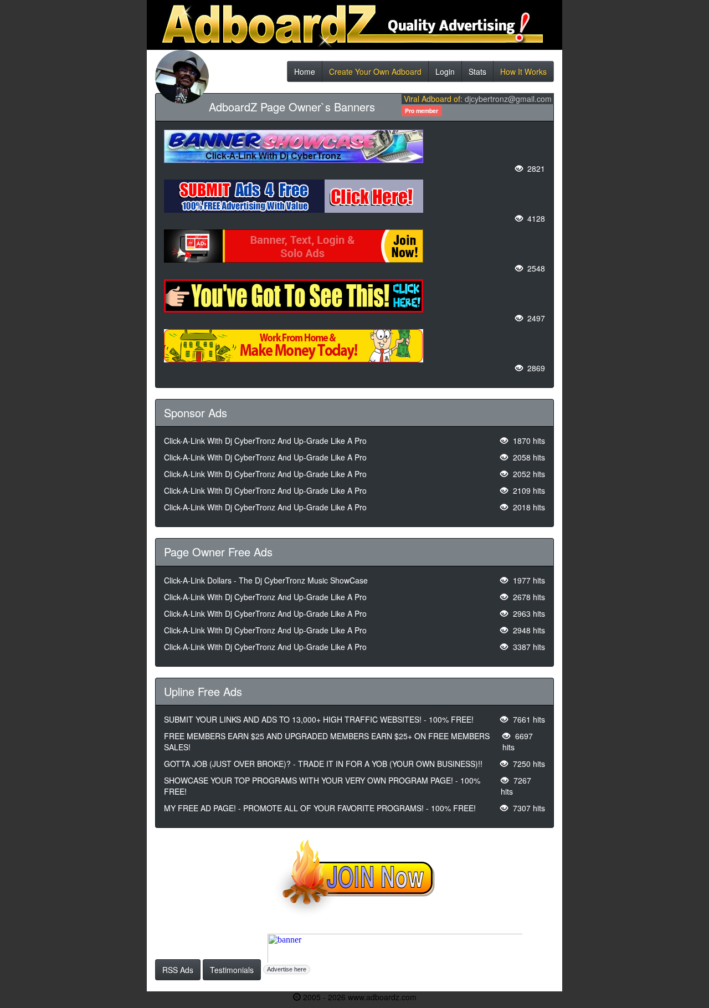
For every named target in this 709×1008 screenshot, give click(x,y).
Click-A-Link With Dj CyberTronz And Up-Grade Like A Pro (265, 440)
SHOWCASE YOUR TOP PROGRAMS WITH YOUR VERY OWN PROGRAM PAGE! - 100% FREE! (322, 786)
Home (304, 74)
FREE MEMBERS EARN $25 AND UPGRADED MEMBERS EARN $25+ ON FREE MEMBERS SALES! (327, 741)
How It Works (523, 74)
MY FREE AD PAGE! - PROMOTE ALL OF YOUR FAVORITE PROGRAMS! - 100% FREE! (320, 807)
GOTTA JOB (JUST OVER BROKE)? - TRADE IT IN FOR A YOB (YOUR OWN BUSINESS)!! (323, 763)
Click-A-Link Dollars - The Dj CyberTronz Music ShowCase (266, 580)
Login (445, 74)
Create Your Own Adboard (375, 74)
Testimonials (232, 969)
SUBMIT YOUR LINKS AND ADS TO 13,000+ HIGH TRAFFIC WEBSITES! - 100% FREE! (319, 719)
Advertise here (286, 969)
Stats (477, 74)
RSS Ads (177, 969)
